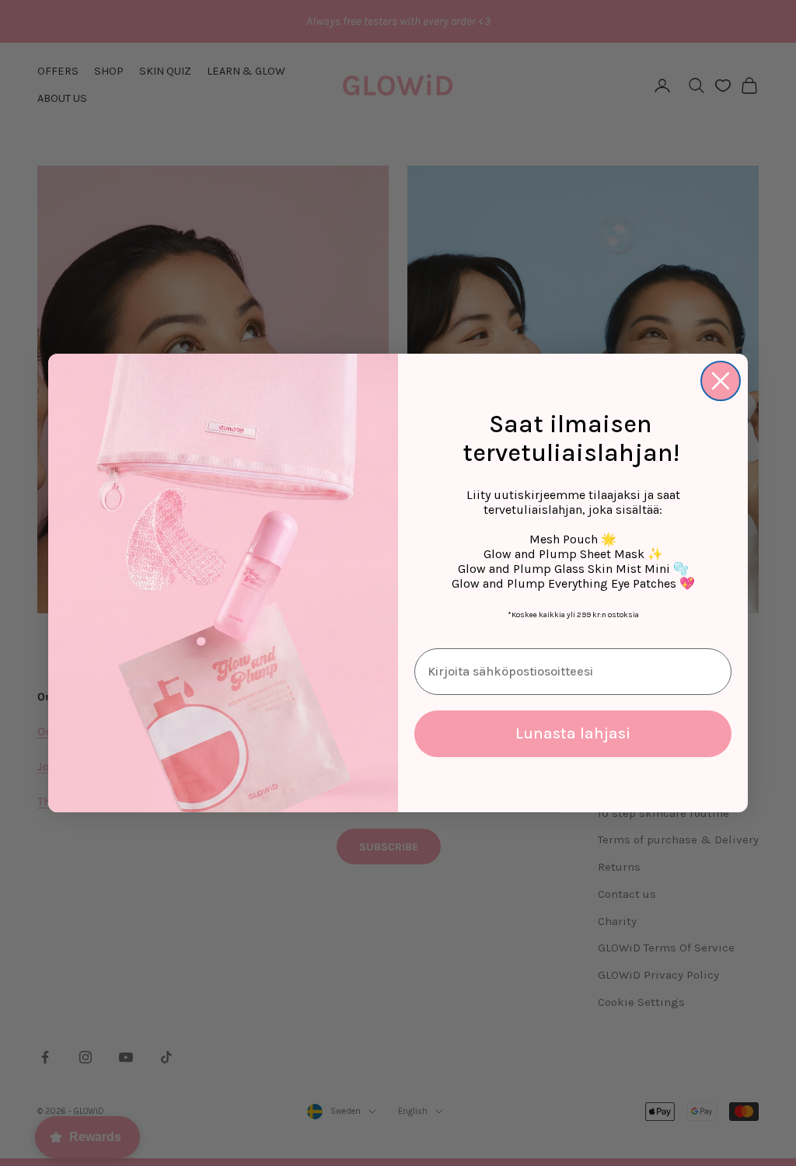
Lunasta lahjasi (572, 733)
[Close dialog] (720, 380)
